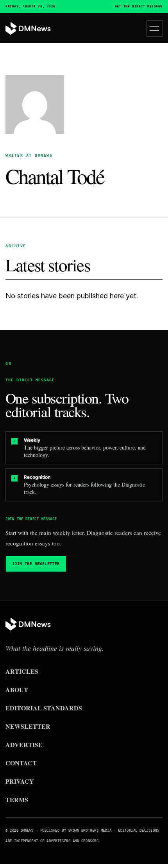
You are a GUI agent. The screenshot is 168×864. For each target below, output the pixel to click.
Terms (16, 799)
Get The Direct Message (139, 6)
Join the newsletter (36, 563)
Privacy (19, 781)
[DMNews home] (28, 28)
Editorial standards (43, 707)
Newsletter (27, 726)
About (16, 689)
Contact (21, 762)
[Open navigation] (154, 28)
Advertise (24, 744)
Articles (21, 671)
